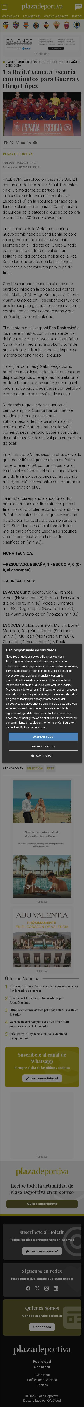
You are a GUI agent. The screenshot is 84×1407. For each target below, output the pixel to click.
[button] (42, 756)
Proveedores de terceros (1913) (25, 689)
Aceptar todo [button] (43, 736)
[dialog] (42, 703)
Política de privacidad (33, 727)
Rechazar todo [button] (43, 746)
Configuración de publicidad (39, 718)
